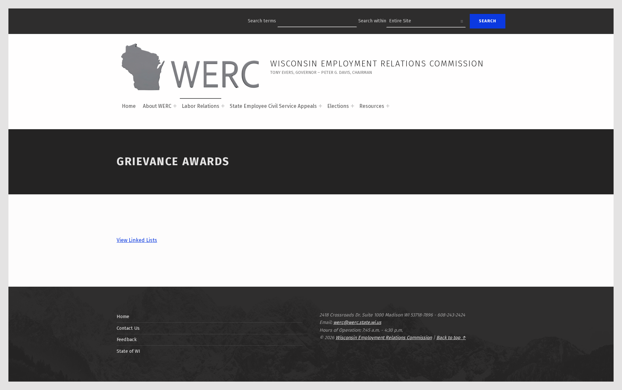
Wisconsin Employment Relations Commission (377, 64)
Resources (371, 106)
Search (487, 20)
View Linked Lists (137, 240)
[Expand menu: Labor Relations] (223, 106)
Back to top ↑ (451, 337)
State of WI (128, 351)
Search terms (262, 21)
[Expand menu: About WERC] (175, 106)
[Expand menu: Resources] (387, 106)
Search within (372, 21)
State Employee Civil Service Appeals (273, 106)
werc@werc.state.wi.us (357, 322)
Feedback (127, 339)
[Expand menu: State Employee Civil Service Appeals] (320, 106)
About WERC (157, 106)
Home (129, 106)
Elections (338, 106)
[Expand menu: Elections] (352, 106)
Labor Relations (200, 106)
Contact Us (128, 328)
